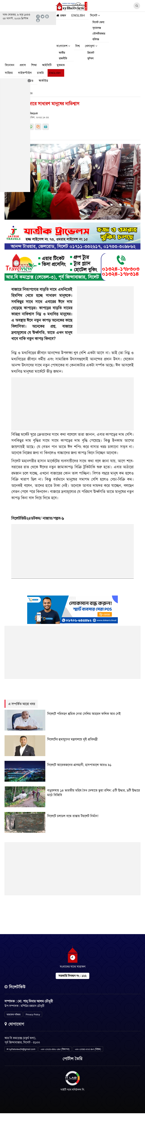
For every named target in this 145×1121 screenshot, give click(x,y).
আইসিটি (47, 65)
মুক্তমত (61, 65)
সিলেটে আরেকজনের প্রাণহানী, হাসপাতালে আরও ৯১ (79, 765)
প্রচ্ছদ (62, 15)
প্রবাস (23, 65)
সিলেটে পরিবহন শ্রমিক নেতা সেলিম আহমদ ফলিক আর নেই (84, 713)
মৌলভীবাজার (99, 33)
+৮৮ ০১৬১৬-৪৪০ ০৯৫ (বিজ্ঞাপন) (55, 1049)
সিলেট (94, 15)
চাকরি (40, 73)
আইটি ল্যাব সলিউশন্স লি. (72, 1089)
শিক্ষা (34, 65)
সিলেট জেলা (98, 22)
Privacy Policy (33, 1014)
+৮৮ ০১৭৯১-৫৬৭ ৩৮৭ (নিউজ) (88, 1049)
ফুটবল (90, 58)
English (78, 15)
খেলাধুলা (90, 46)
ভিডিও (29, 81)
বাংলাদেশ (62, 46)
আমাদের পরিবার (13, 1014)
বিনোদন (9, 65)
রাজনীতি (63, 58)
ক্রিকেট (90, 52)
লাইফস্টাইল (25, 73)
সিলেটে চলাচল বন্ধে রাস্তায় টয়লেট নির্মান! (72, 816)
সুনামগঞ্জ (97, 28)
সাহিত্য (9, 73)
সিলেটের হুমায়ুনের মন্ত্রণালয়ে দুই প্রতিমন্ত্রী (72, 739)
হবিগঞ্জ (96, 39)
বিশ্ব (77, 46)
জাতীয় (62, 52)
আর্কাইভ (43, 81)
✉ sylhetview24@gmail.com (21, 1049)
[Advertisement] (105, 312)
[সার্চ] (56, 81)
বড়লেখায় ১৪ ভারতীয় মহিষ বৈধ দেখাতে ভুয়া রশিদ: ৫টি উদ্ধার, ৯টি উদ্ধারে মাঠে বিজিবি (93, 792)
